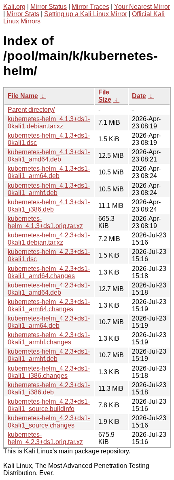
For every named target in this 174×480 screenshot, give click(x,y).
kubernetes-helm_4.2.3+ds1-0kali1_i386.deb (49, 388)
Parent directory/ (31, 109)
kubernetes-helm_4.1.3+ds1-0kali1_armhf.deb (49, 189)
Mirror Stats (22, 13)
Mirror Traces (90, 6)
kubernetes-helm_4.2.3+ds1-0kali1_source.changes (49, 422)
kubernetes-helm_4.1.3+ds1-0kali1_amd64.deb (49, 156)
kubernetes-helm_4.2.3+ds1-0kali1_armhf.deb (49, 355)
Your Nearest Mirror (142, 6)
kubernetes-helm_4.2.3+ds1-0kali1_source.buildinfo (49, 405)
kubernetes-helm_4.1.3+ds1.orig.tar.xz (45, 222)
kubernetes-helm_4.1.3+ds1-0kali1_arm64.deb (49, 172)
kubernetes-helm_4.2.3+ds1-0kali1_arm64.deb (49, 322)
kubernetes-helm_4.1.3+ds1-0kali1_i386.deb (49, 206)
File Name (23, 95)
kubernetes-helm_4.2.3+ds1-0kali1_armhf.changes (49, 338)
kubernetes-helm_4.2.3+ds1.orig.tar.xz (45, 438)
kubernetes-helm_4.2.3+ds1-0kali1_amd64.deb (49, 289)
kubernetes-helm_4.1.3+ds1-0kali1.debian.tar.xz (49, 122)
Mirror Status (48, 6)
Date (139, 95)
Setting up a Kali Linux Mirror (85, 13)
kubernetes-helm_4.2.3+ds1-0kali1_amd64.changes (49, 272)
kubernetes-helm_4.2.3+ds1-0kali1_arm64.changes (49, 305)
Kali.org (14, 6)
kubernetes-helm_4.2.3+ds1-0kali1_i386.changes (49, 372)
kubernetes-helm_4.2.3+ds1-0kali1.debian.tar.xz (49, 239)
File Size (104, 96)
